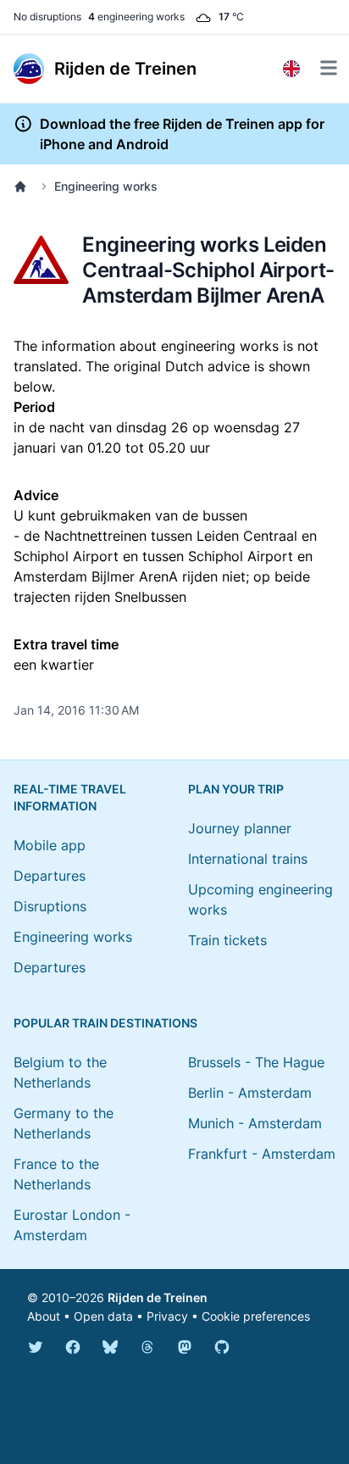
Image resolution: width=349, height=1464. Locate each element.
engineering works (136, 16)
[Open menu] (328, 68)
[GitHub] (221, 1347)
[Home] (24, 186)
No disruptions (47, 16)
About (43, 1316)
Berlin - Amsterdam (250, 1092)
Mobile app (50, 845)
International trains (247, 858)
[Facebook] (72, 1347)
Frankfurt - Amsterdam (261, 1153)
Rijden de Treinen (158, 1297)
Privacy (167, 1316)
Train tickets (227, 940)
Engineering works (106, 186)
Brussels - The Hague (256, 1062)
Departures (50, 875)
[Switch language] (291, 68)
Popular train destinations (105, 1023)
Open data (103, 1316)
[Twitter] (35, 1347)
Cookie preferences (256, 1316)
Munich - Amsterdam (255, 1123)
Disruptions (50, 906)
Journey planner (239, 828)
